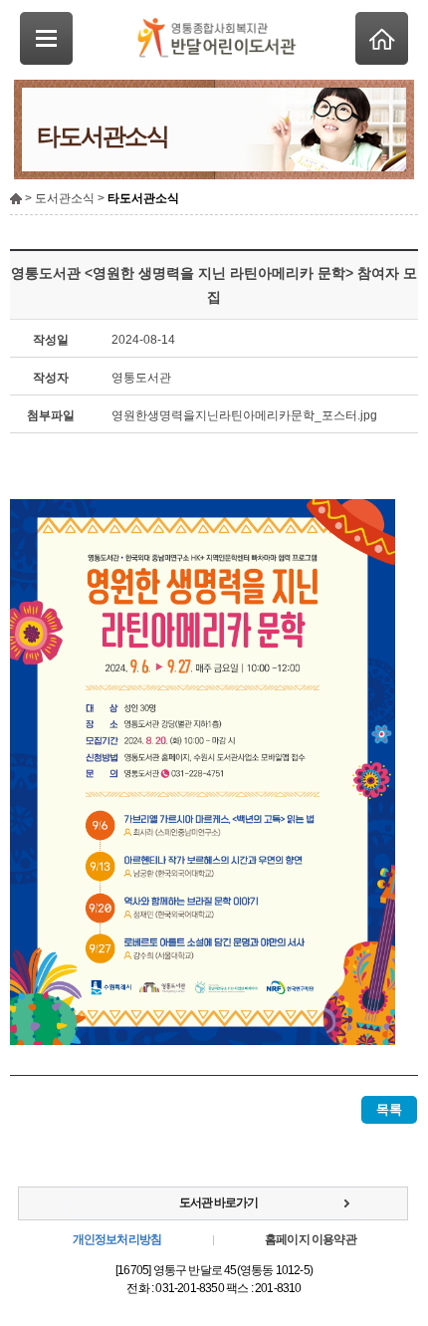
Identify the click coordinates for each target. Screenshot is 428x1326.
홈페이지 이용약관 (310, 1239)
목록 (389, 1109)
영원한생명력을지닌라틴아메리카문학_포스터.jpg (244, 415)
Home (381, 38)
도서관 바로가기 (218, 1202)
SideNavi (46, 38)
